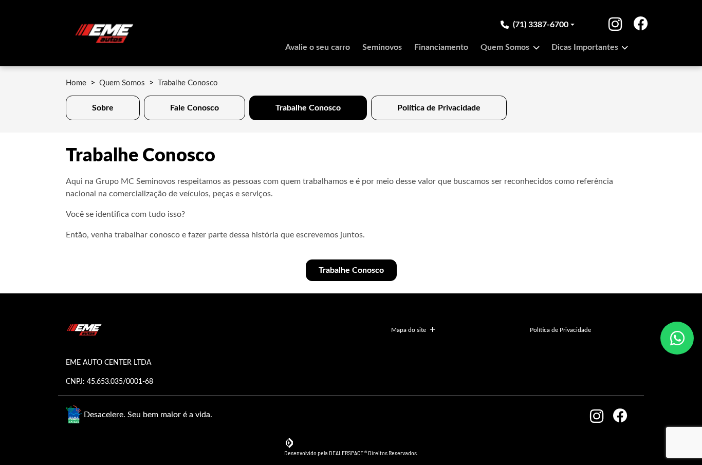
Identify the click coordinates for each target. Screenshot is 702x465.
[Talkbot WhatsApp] (677, 338)
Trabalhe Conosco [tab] (308, 108)
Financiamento (441, 47)
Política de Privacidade (560, 330)
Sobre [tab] (103, 108)
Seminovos (382, 47)
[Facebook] (620, 24)
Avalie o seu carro (317, 47)
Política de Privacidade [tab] (439, 108)
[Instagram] (607, 24)
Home (76, 83)
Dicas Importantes (585, 47)
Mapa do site (408, 330)
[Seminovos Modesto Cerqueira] (104, 33)
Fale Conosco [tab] (194, 108)
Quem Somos (506, 47)
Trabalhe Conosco (351, 270)
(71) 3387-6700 (540, 25)
